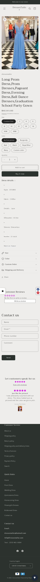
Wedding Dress (10, 490)
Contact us (8, 515)
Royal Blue (26, 145)
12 (19, 126)
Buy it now (20, 174)
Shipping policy (10, 436)
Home (6, 480)
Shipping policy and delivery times (16, 446)
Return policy (9, 441)
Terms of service (10, 451)
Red (5, 145)
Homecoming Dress (11, 500)
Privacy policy (9, 456)
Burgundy (24, 140)
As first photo (9, 140)
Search (7, 466)
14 (26, 126)
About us (7, 431)
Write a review (20, 301)
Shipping (4, 113)
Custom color (19, 150)
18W (14, 131)
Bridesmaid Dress (10, 510)
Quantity (4, 155)
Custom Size (8, 121)
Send (8, 358)
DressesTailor (16, 578)
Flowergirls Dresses (11, 505)
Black (15, 145)
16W (5, 131)
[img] (20, 381)
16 (33, 126)
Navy (6, 150)
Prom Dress (8, 485)
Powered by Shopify (27, 578)
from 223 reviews (20, 385)
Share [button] (6, 277)
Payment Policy (9, 461)
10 (11, 126)
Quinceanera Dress (11, 495)
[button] (4, 8)
